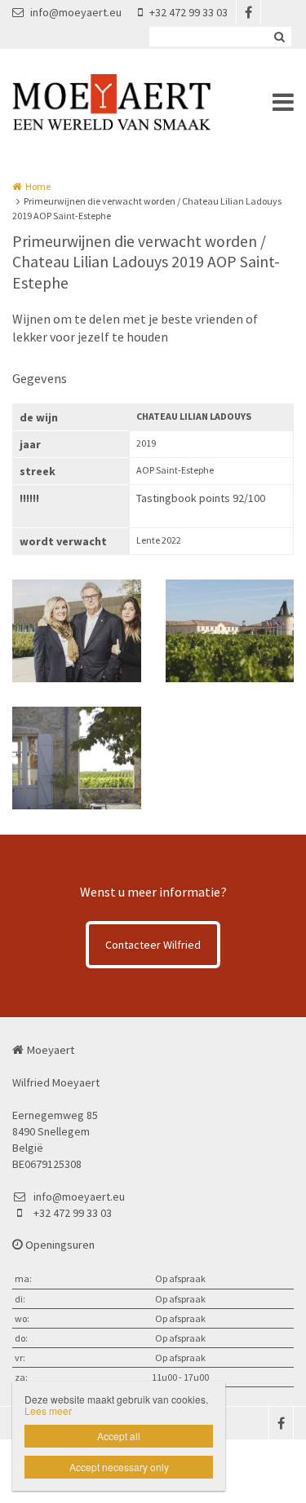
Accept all (118, 1436)
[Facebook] (248, 12)
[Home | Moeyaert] (135, 102)
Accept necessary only (119, 1467)
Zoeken (279, 36)
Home (38, 186)
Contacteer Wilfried (153, 944)
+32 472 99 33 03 (188, 12)
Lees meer (48, 1410)
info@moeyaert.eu (76, 12)
